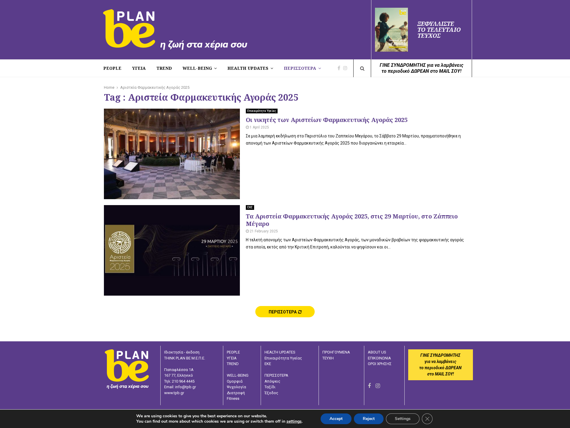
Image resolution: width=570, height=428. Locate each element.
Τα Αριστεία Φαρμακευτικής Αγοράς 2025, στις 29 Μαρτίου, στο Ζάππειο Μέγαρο (352, 220)
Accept (336, 418)
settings (294, 421)
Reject (369, 418)
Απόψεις (272, 381)
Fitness (233, 398)
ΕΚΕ (250, 207)
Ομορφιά (235, 381)
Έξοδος (271, 393)
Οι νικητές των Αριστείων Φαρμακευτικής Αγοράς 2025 (327, 120)
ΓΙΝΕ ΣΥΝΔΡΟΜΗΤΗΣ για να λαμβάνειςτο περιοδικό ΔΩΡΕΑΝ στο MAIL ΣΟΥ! (421, 68)
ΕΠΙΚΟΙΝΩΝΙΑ (379, 358)
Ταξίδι (270, 387)
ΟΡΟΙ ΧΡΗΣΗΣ (380, 364)
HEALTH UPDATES (247, 68)
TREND (164, 68)
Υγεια (139, 68)
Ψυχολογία (236, 387)
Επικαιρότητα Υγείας (261, 110)
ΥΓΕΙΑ (232, 358)
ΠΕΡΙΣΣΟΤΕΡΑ (300, 68)
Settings (403, 418)
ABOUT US (377, 352)
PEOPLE (112, 68)
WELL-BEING (197, 68)
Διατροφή (236, 393)
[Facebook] (340, 68)
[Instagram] (346, 68)
